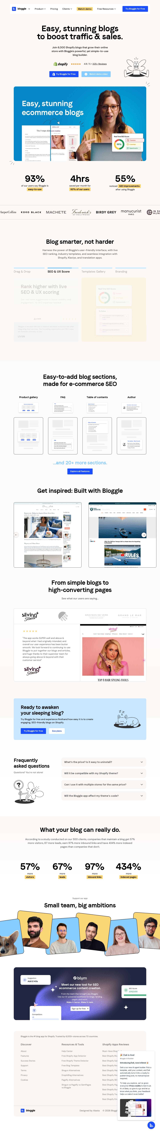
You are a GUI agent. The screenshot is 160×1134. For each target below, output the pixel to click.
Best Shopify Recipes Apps (114, 1073)
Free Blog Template (70, 1063)
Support (24, 1063)
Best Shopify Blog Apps (113, 1054)
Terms (23, 1068)
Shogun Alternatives (71, 1068)
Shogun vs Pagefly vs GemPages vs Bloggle (76, 1084)
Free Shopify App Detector (74, 1054)
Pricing (54, 8)
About (23, 1049)
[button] (24, 8)
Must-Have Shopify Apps (113, 1049)
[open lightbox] (80, 123)
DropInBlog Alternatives (72, 1073)
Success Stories (28, 1059)
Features (25, 1054)
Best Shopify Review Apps (114, 1063)
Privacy (24, 1073)
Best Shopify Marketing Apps (115, 1068)
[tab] (29, 271)
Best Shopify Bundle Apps (114, 1087)
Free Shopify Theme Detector (75, 1059)
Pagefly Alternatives (71, 1078)
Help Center (67, 1049)
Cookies (24, 1078)
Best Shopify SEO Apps (113, 1078)
